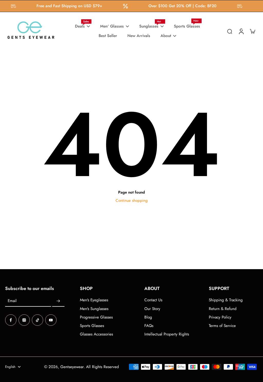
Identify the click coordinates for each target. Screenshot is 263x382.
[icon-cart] (252, 31)
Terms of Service (222, 326)
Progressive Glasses (96, 317)
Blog (148, 317)
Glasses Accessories (96, 334)
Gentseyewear (72, 367)
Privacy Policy (220, 317)
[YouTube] (51, 320)
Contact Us (153, 300)
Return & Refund (223, 309)
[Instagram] (24, 320)
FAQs (148, 326)
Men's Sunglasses (94, 309)
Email (12, 301)
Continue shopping (132, 200)
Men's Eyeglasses (94, 300)
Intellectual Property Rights (166, 334)
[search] (229, 31)
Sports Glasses (92, 326)
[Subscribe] (58, 301)
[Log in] (241, 31)
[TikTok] (37, 320)
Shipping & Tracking (226, 300)
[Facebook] (10, 320)
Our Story (152, 309)
